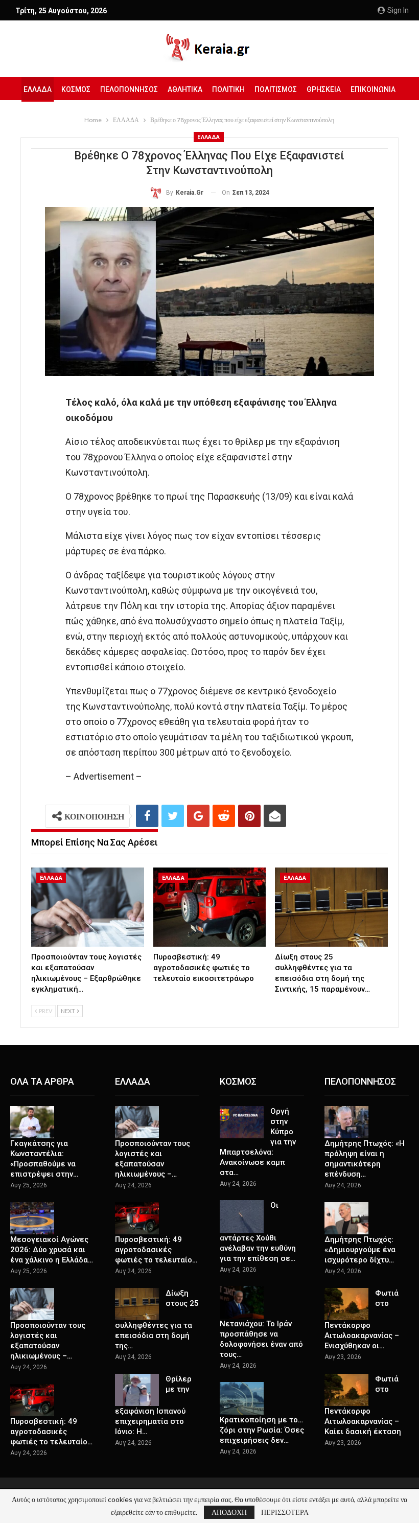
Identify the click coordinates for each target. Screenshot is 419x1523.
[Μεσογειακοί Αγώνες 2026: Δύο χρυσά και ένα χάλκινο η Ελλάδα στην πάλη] (32, 1218)
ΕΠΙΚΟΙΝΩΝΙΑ (373, 89)
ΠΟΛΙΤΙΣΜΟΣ (275, 89)
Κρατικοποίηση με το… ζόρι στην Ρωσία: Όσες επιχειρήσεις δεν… (262, 1430)
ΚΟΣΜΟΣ (75, 89)
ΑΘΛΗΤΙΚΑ (185, 89)
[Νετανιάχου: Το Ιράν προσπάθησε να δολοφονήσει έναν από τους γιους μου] (242, 1302)
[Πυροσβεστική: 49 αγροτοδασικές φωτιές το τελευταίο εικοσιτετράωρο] (209, 907)
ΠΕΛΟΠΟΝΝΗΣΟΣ (129, 89)
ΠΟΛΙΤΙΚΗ (228, 89)
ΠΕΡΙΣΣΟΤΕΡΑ (285, 1512)
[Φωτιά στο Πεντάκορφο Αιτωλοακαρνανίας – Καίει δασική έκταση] (346, 1390)
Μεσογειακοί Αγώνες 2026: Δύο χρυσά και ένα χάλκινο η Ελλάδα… (51, 1249)
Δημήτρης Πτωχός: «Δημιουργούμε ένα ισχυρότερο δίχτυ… (359, 1249)
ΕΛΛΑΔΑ (38, 89)
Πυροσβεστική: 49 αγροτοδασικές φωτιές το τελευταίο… (51, 1431)
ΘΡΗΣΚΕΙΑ (324, 89)
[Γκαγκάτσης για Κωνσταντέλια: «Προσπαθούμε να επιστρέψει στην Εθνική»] (32, 1122)
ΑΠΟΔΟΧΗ (229, 1512)
